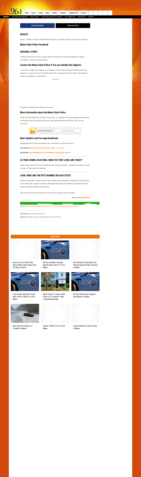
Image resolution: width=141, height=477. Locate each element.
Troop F (42, 214)
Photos (58, 217)
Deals (47, 13)
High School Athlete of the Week (52, 17)
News (54, 217)
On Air (33, 13)
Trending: (6, 17)
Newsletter (81, 17)
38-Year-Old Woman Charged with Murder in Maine (84, 295)
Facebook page (50, 117)
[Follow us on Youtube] (110, 13)
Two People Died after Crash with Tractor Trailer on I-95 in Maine (24, 296)
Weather (91, 17)
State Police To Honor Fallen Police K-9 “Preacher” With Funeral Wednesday (54, 296)
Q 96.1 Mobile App (70, 17)
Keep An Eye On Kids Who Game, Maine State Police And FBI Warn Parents (24, 265)
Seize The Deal (34, 17)
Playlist (83, 13)
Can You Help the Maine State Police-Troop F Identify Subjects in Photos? (52, 206)
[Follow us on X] (105, 13)
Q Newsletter (73, 13)
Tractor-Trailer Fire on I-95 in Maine (54, 327)
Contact (63, 13)
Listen (41, 13)
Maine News (48, 217)
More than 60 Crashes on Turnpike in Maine (22, 327)
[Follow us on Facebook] (100, 13)
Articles (30, 217)
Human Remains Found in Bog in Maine (85, 327)
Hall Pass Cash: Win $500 (19, 17)
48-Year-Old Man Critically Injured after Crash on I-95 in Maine (54, 265)
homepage (23, 124)
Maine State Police (34, 214)
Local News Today (38, 217)
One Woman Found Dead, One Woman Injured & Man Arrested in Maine (85, 265)
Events (55, 13)
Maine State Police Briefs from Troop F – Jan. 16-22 (46, 148)
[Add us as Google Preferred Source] (95, 13)
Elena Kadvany (85, 197)
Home (26, 13)
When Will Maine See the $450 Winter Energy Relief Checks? (49, 153)
